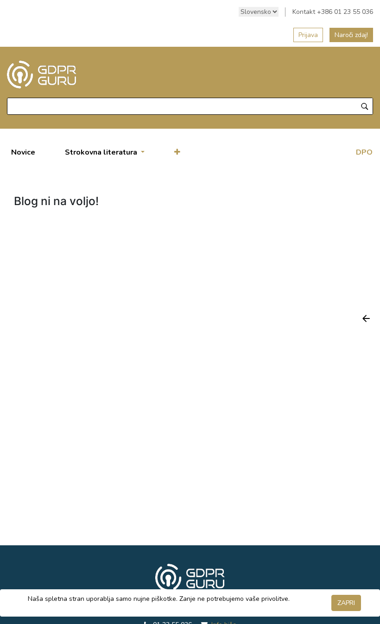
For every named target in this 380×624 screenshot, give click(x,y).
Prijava (308, 35)
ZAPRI (346, 603)
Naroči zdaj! (351, 35)
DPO (364, 152)
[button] (177, 152)
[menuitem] (23, 152)
